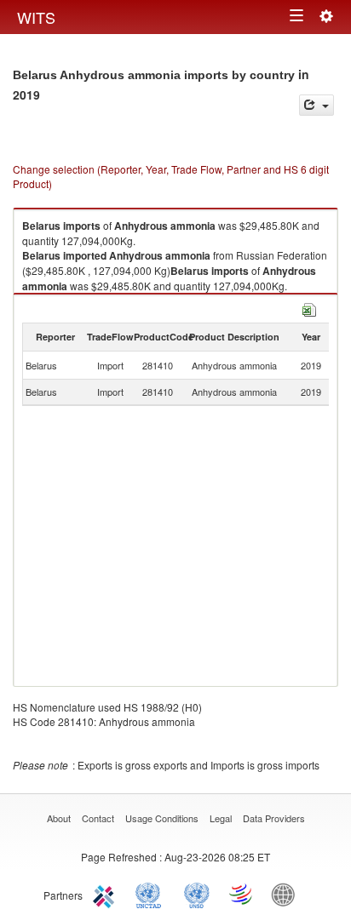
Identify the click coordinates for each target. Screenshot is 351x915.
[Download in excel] (309, 307)
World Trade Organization (242, 894)
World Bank (287, 894)
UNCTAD (152, 894)
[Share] (316, 105)
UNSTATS (197, 894)
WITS (36, 17)
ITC (106, 894)
